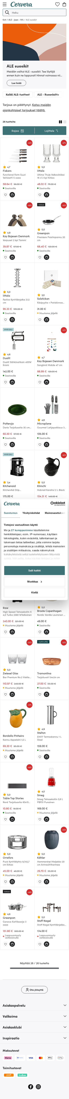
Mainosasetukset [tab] (55, 512)
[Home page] (21, 6)
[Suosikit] (57, 4)
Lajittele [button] (49, 130)
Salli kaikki (34, 570)
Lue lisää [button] (16, 83)
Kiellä (34, 592)
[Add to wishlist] (5, 195)
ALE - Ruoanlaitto (48, 94)
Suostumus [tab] (10, 512)
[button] (7, 12)
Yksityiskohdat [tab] (31, 512)
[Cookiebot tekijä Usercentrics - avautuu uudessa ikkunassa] (50, 503)
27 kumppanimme (22, 530)
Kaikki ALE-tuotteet (18, 94)
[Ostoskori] (64, 4)
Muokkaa (32, 581)
